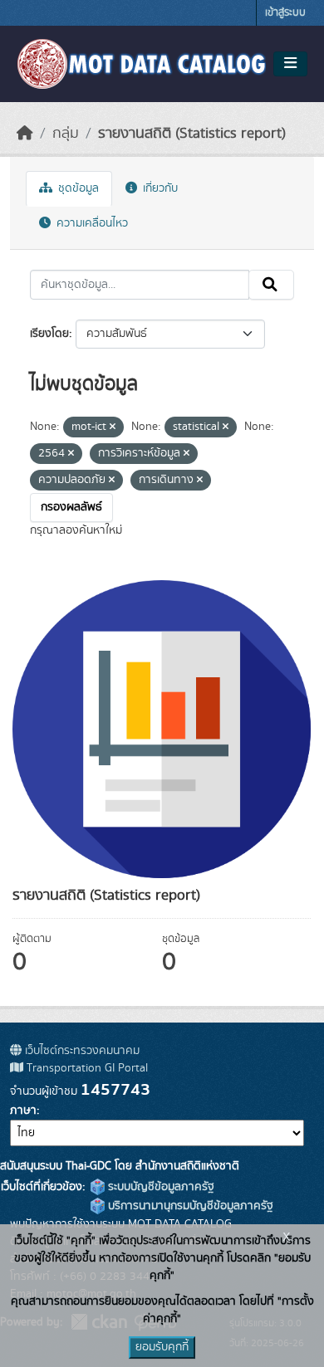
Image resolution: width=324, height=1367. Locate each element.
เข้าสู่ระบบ (285, 13)
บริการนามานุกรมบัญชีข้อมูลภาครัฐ (189, 1206)
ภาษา (23, 1110)
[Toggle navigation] (290, 63)
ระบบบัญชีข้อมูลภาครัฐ (159, 1187)
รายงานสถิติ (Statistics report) (192, 133)
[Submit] (271, 285)
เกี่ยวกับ (159, 188)
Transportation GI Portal (85, 1068)
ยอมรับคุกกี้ (162, 1347)
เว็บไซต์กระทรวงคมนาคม (81, 1050)
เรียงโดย (49, 333)
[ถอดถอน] (112, 427)
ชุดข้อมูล (77, 188)
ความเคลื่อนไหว (90, 223)
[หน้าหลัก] (25, 133)
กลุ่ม (65, 133)
